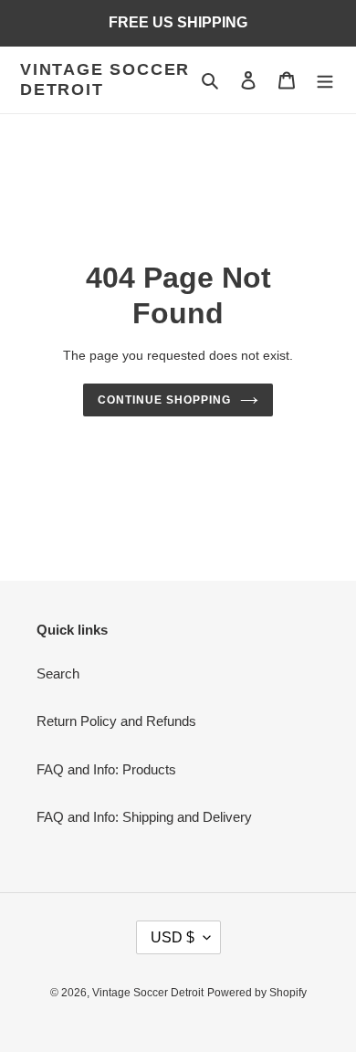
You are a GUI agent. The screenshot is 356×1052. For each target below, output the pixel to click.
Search (58, 673)
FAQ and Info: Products (106, 769)
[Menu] (325, 80)
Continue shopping (164, 400)
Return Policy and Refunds (116, 721)
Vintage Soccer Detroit (105, 79)
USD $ (172, 937)
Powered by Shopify (257, 992)
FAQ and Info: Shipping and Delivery (144, 817)
